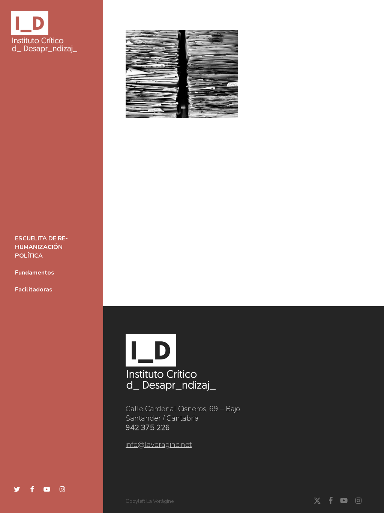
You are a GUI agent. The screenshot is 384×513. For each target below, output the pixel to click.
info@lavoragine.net (159, 444)
